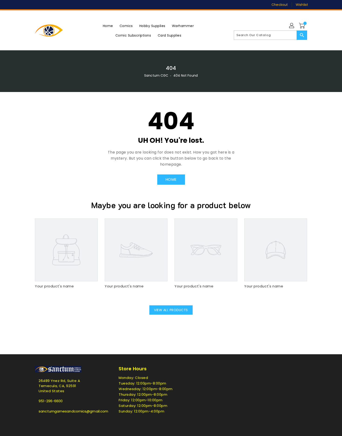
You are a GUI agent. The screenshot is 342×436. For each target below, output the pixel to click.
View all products (171, 310)
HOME (171, 179)
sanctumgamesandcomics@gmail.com (67, 411)
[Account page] (292, 26)
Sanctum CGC (156, 75)
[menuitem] (108, 26)
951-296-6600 (51, 401)
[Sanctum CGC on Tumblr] (63, 4)
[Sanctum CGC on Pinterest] (46, 4)
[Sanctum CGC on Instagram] (54, 4)
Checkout (280, 4)
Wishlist (302, 4)
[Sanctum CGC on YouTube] (72, 4)
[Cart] (302, 26)
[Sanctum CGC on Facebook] (28, 4)
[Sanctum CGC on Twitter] (37, 4)
